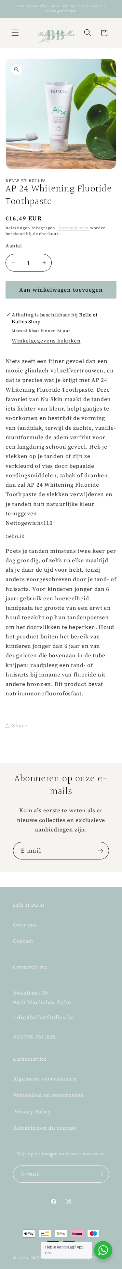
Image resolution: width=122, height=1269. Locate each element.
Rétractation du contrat (44, 1127)
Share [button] (19, 725)
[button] (15, 33)
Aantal (14, 246)
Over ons (25, 924)
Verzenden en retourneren (48, 1094)
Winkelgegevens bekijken (46, 340)
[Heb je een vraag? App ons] (103, 1250)
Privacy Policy (32, 1111)
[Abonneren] (100, 850)
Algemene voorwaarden (45, 1078)
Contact (23, 940)
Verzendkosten (73, 227)
